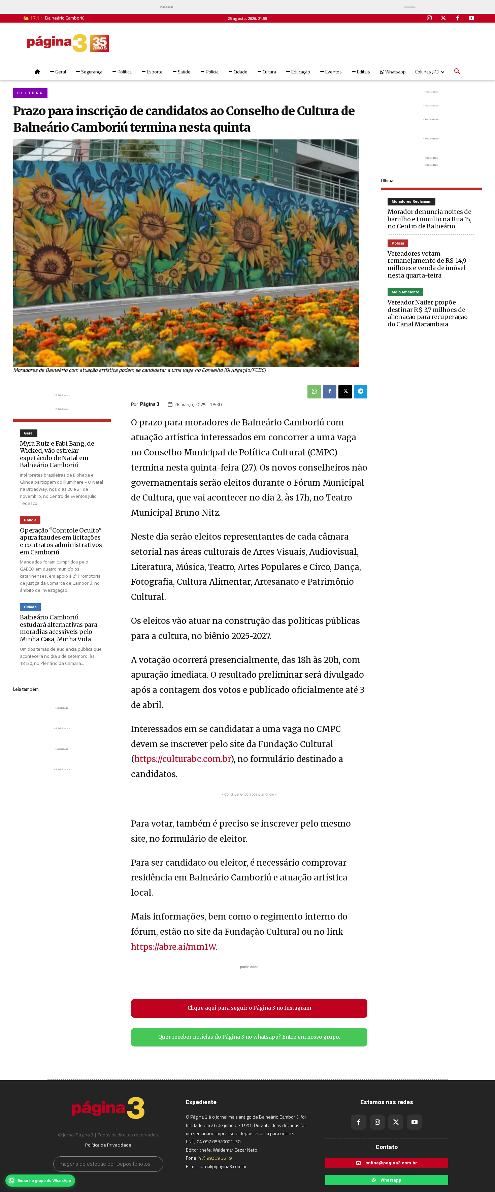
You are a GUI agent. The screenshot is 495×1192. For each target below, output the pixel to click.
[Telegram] (360, 391)
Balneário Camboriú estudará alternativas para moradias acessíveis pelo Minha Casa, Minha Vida (58, 628)
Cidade (30, 607)
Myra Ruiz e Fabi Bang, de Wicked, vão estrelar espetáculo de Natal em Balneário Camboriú (57, 454)
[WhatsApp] (314, 391)
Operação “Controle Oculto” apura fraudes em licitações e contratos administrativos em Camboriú (61, 541)
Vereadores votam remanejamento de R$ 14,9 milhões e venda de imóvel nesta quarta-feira (427, 264)
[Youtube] (471, 18)
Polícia (30, 520)
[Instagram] (430, 18)
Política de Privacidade (108, 1145)
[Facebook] (458, 18)
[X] (345, 391)
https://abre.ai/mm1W (173, 947)
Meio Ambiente (405, 292)
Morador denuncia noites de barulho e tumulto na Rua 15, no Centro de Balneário (429, 219)
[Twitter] (443, 18)
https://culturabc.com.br (182, 759)
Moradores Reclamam (411, 201)
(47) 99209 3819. (215, 1157)
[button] (457, 72)
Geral (28, 433)
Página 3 (149, 404)
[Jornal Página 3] (68, 43)
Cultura (30, 93)
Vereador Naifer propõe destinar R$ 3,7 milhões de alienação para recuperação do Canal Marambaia (428, 313)
